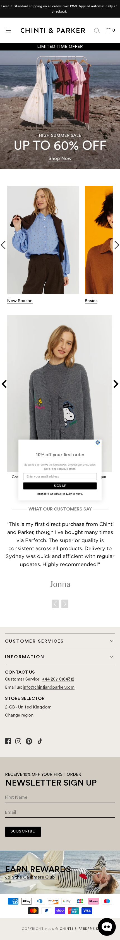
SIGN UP (60, 485)
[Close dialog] (98, 442)
